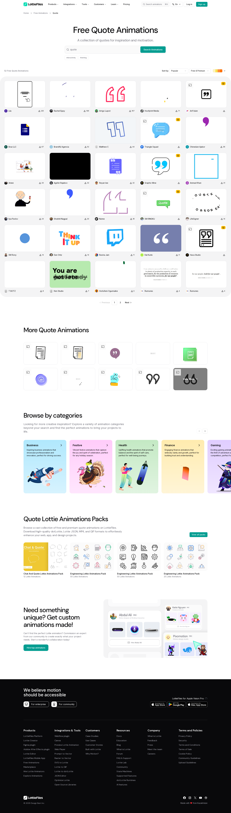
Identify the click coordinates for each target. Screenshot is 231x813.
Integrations (69, 4)
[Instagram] (189, 797)
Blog (119, 745)
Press (150, 745)
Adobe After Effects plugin (37, 749)
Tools (84, 4)
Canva (58, 740)
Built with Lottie (93, 749)
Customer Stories (94, 745)
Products (52, 4)
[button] (115, 49)
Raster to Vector (63, 758)
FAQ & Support (124, 758)
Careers (151, 753)
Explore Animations (33, 775)
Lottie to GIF (61, 767)
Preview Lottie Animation (67, 745)
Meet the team (155, 749)
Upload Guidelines (187, 762)
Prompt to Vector (63, 753)
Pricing (126, 4)
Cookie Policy (185, 753)
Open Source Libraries (65, 784)
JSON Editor (60, 775)
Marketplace (30, 767)
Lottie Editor (30, 753)
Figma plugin (29, 745)
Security (183, 740)
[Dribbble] (205, 797)
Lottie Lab (122, 762)
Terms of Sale (185, 749)
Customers (99, 4)
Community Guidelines (189, 758)
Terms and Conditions (189, 745)
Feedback (152, 740)
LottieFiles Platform (33, 736)
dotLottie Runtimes (126, 780)
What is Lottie (123, 749)
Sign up (201, 4)
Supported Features (126, 775)
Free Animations (31, 762)
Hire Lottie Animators (34, 771)
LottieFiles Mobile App (34, 758)
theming (83, 58)
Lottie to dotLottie (64, 771)
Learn (113, 4)
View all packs (198, 534)
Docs (119, 736)
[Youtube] (200, 797)
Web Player (60, 749)
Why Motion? (92, 753)
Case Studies (92, 736)
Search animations (154, 4)
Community (122, 767)
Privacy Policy (185, 736)
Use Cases (91, 740)
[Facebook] (184, 797)
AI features (122, 784)
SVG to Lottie (61, 762)
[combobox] (179, 70)
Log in (189, 4)
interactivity (71, 58)
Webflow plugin (62, 736)
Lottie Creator (31, 740)
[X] (195, 797)
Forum (120, 753)
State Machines (124, 771)
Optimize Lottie (62, 780)
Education (122, 740)
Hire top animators (36, 647)
